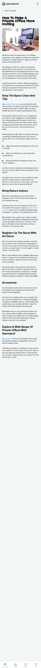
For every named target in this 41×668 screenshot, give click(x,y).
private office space (12, 104)
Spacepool (8, 339)
